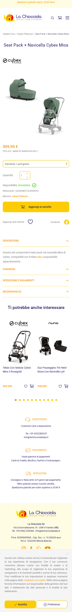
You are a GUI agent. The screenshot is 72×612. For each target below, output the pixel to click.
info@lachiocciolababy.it (36, 437)
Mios (40, 256)
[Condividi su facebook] (66, 221)
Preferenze (53, 604)
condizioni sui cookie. (34, 580)
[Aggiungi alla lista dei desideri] (25, 385)
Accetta (22, 604)
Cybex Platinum (25, 34)
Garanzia (9, 269)
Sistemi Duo (9, 34)
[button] (67, 18)
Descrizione (11, 240)
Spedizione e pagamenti (18, 280)
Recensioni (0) (12, 291)
